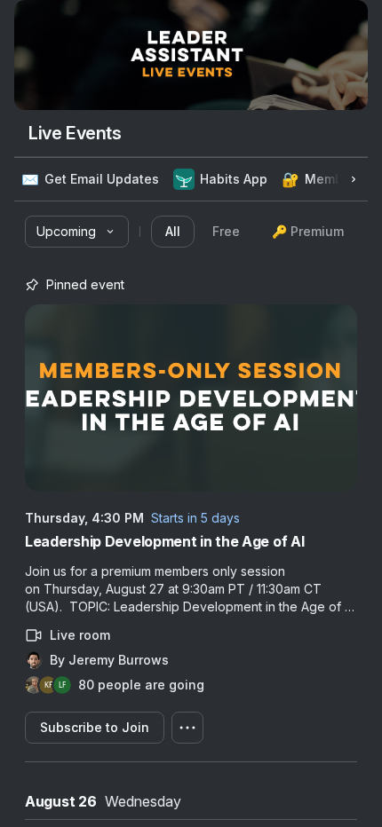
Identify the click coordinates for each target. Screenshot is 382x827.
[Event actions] (187, 728)
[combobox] (77, 232)
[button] (90, 179)
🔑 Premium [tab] (308, 231)
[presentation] (254, 231)
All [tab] (172, 231)
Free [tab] (226, 231)
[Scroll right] (353, 179)
